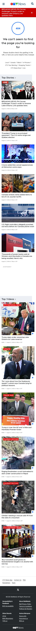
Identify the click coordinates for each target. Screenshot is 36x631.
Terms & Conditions (25, 606)
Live (24, 68)
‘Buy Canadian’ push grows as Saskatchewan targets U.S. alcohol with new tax (17, 562)
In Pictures (26, 62)
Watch (19, 62)
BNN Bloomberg (7, 618)
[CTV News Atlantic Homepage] (18, 4)
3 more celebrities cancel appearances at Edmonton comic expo (17, 166)
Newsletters (6, 583)
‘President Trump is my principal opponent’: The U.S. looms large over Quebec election (16, 135)
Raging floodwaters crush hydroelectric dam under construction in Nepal (17, 473)
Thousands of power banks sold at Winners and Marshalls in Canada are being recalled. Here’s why (17, 256)
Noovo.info (22, 616)
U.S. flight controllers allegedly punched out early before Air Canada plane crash (18, 226)
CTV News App (7, 580)
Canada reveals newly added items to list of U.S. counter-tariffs (17, 196)
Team (13, 583)
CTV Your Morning (11, 65)
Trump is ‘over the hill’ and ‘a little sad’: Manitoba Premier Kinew (17, 429)
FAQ (24, 580)
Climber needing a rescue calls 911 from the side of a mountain (17, 517)
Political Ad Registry (25, 609)
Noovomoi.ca (23, 618)
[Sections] (4, 4)
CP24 (4, 616)
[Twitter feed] (18, 589)
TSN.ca (4, 621)
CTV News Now (16, 68)
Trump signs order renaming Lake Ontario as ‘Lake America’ (15, 338)
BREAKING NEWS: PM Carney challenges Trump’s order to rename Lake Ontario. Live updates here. (16, 104)
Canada (13, 62)
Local (7, 62)
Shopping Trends (24, 65)
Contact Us (17, 580)
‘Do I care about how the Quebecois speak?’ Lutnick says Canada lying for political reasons (17, 383)
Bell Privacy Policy (25, 604)
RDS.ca (21, 621)
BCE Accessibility (8, 606)
